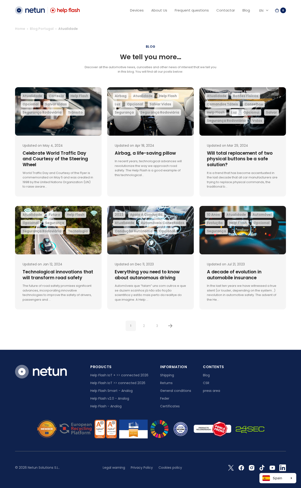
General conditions (175, 390)
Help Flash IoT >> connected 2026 (117, 383)
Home (20, 28)
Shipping (167, 375)
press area (211, 390)
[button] (280, 10)
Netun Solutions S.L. (43, 467)
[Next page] (170, 326)
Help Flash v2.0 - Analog (109, 398)
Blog (206, 375)
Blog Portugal (42, 28)
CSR (206, 383)
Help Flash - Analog (106, 406)
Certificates (170, 406)
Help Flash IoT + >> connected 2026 (119, 375)
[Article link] (58, 142)
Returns (166, 383)
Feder (164, 398)
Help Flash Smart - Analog (111, 390)
